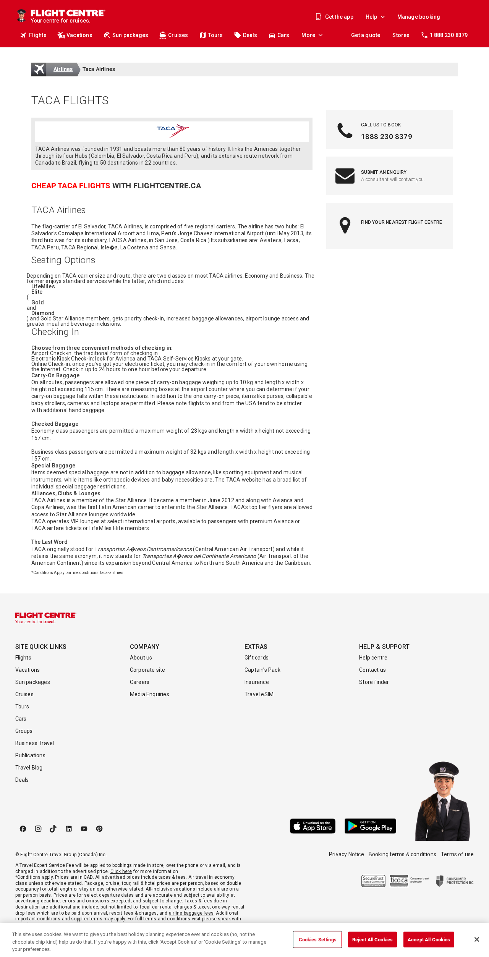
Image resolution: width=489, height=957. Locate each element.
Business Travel (34, 743)
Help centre (373, 658)
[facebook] (23, 828)
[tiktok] (53, 828)
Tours (215, 35)
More (308, 35)
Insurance (256, 682)
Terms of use (457, 854)
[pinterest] (99, 828)
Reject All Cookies (372, 939)
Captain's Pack (262, 670)
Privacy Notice (346, 854)
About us (141, 658)
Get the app (339, 17)
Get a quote (365, 35)
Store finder (374, 682)
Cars (283, 35)
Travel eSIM (259, 694)
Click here (121, 871)
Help (371, 17)
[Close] (476, 939)
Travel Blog (29, 768)
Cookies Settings (318, 939)
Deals (250, 35)
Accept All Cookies (429, 939)
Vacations (79, 35)
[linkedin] (68, 828)
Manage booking (418, 17)
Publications (30, 755)
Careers (139, 682)
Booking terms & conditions (402, 854)
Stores (401, 35)
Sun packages (130, 35)
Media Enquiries (149, 694)
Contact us (372, 670)
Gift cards (256, 658)
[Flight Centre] (45, 618)
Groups (24, 731)
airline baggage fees (191, 913)
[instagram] (38, 828)
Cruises (178, 35)
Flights (38, 35)
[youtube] (84, 828)
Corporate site (147, 670)
